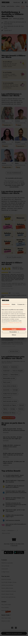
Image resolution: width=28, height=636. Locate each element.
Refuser (14, 335)
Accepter (14, 329)
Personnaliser (13, 332)
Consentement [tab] (5, 304)
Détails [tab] (13, 304)
